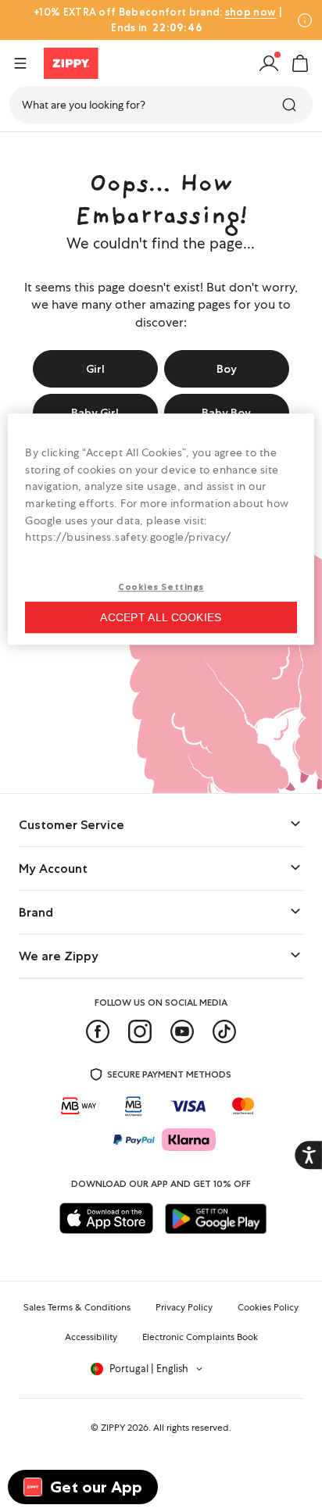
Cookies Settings (161, 586)
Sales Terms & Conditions (77, 1307)
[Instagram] (140, 1031)
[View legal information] (305, 20)
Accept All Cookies (160, 617)
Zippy (25, 151)
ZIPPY (113, 1427)
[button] (300, 63)
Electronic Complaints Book (200, 1337)
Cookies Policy (268, 1307)
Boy (226, 369)
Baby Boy (226, 413)
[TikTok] (224, 1031)
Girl (95, 369)
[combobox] (161, 104)
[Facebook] (97, 1031)
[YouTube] (182, 1031)
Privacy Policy (184, 1307)
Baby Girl (95, 413)
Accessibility (91, 1337)
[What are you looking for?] (290, 104)
